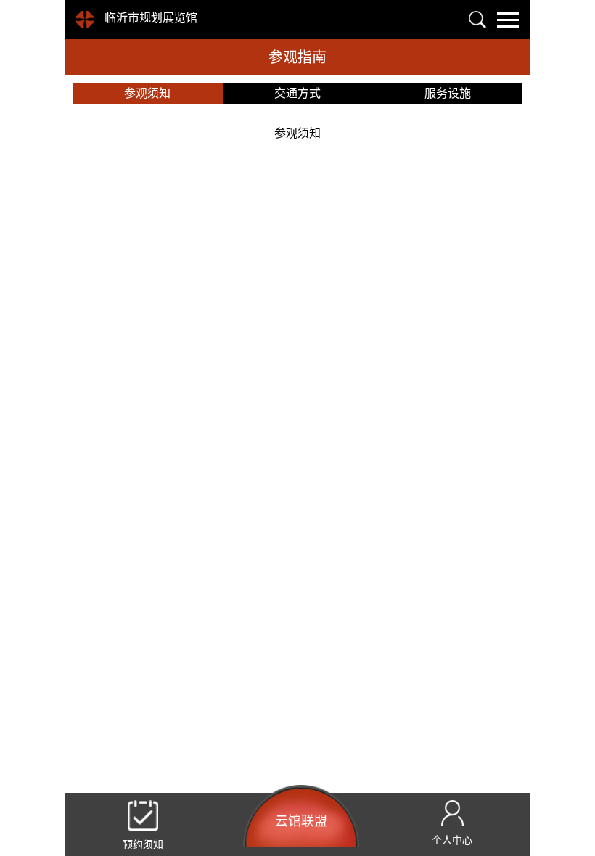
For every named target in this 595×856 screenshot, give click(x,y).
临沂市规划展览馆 (150, 18)
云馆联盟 (301, 821)
